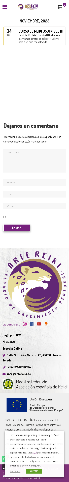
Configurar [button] (15, 470)
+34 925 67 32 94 (19, 367)
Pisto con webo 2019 (30, 478)
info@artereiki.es (19, 374)
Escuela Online (12, 348)
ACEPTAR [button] (34, 471)
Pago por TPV (12, 335)
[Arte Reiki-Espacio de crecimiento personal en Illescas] (28, 6)
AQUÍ (34, 452)
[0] (60, 8)
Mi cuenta (9, 342)
